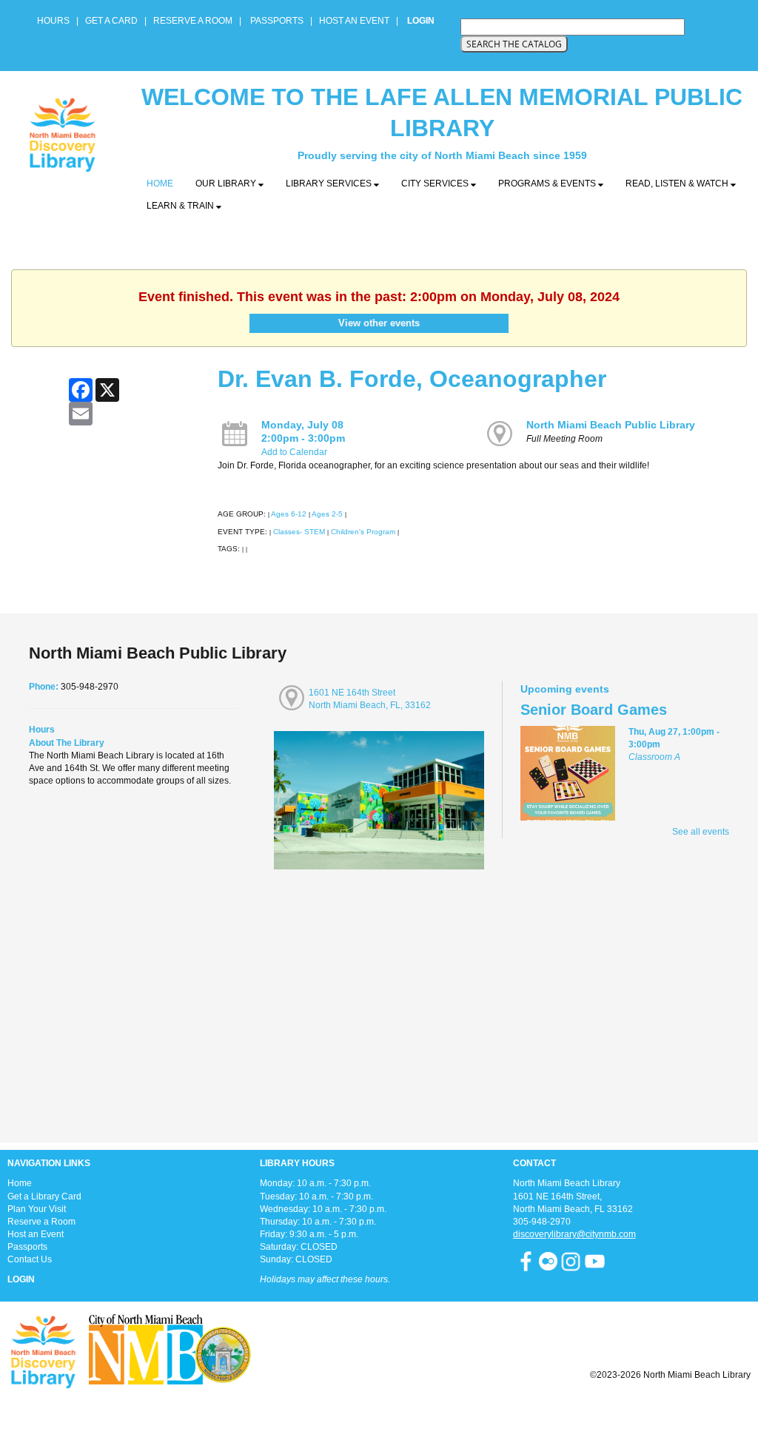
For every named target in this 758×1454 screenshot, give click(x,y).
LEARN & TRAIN (181, 206)
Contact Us (29, 1259)
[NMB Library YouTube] (595, 1261)
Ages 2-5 (327, 514)
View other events (379, 323)
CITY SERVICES (436, 183)
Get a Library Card (44, 1196)
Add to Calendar (294, 452)
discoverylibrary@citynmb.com (574, 1234)
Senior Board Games (593, 709)
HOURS (54, 21)
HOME (160, 183)
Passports (27, 1247)
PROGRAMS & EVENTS (548, 183)
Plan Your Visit (36, 1209)
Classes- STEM (299, 532)
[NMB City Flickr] (549, 1261)
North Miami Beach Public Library (610, 425)
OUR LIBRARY (226, 183)
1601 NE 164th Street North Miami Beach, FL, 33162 (370, 698)
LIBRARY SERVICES (330, 183)
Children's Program (363, 532)
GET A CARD (111, 21)
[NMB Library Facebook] (526, 1261)
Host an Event (35, 1234)
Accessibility (408, 1411)
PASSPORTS (281, 21)
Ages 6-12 (288, 514)
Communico (469, 1411)
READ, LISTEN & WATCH (678, 183)
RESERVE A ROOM (192, 21)
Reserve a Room (41, 1221)
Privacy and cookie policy (319, 1411)
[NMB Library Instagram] (571, 1261)
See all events (700, 832)
